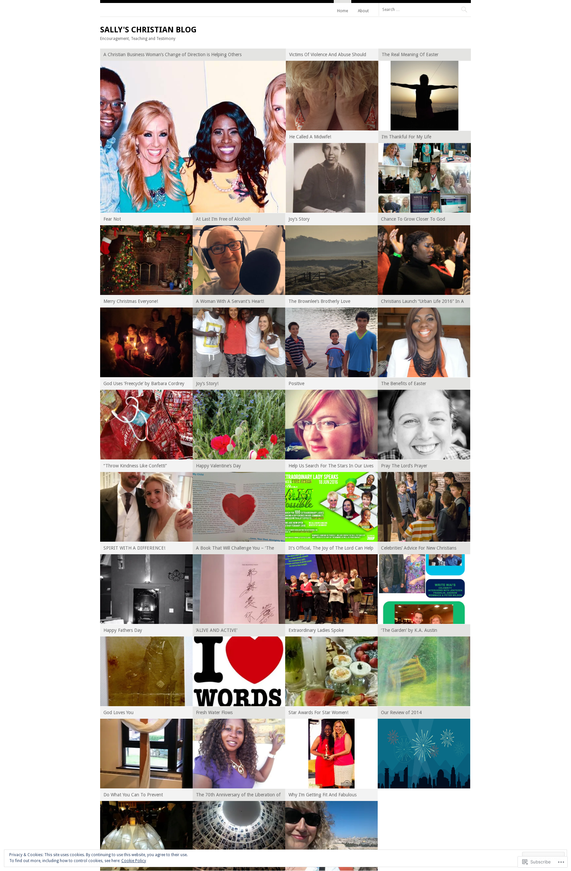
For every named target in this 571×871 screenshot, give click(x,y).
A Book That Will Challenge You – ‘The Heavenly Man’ (235, 549)
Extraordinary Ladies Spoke (316, 630)
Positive (296, 383)
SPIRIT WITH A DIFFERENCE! (134, 548)
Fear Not (112, 219)
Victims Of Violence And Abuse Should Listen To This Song (327, 55)
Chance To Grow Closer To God (413, 219)
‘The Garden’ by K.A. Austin (409, 630)
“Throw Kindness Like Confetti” (135, 465)
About (363, 11)
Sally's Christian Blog (148, 29)
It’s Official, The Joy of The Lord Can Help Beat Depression (330, 549)
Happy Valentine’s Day (218, 465)
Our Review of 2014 (401, 712)
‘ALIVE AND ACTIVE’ (216, 630)
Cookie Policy (133, 860)
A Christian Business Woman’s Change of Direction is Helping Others (172, 54)
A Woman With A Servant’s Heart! (230, 301)
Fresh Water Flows (214, 712)
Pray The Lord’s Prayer (404, 465)
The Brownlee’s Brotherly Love (319, 301)
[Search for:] (425, 9)
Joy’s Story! (207, 383)
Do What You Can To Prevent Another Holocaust (133, 796)
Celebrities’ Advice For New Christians (418, 548)
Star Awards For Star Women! (318, 712)
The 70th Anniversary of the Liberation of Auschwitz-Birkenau (238, 796)
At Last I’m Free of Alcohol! (223, 219)
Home (342, 11)
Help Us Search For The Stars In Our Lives (330, 465)
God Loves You (118, 712)
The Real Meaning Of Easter (410, 54)
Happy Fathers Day (122, 630)
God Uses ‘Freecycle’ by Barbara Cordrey (143, 383)
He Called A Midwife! (310, 136)
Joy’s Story (299, 219)
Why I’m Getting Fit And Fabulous (322, 794)
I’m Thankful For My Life (406, 136)
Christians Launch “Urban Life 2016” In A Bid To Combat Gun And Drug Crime (422, 302)
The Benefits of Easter (403, 383)
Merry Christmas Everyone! (130, 301)
